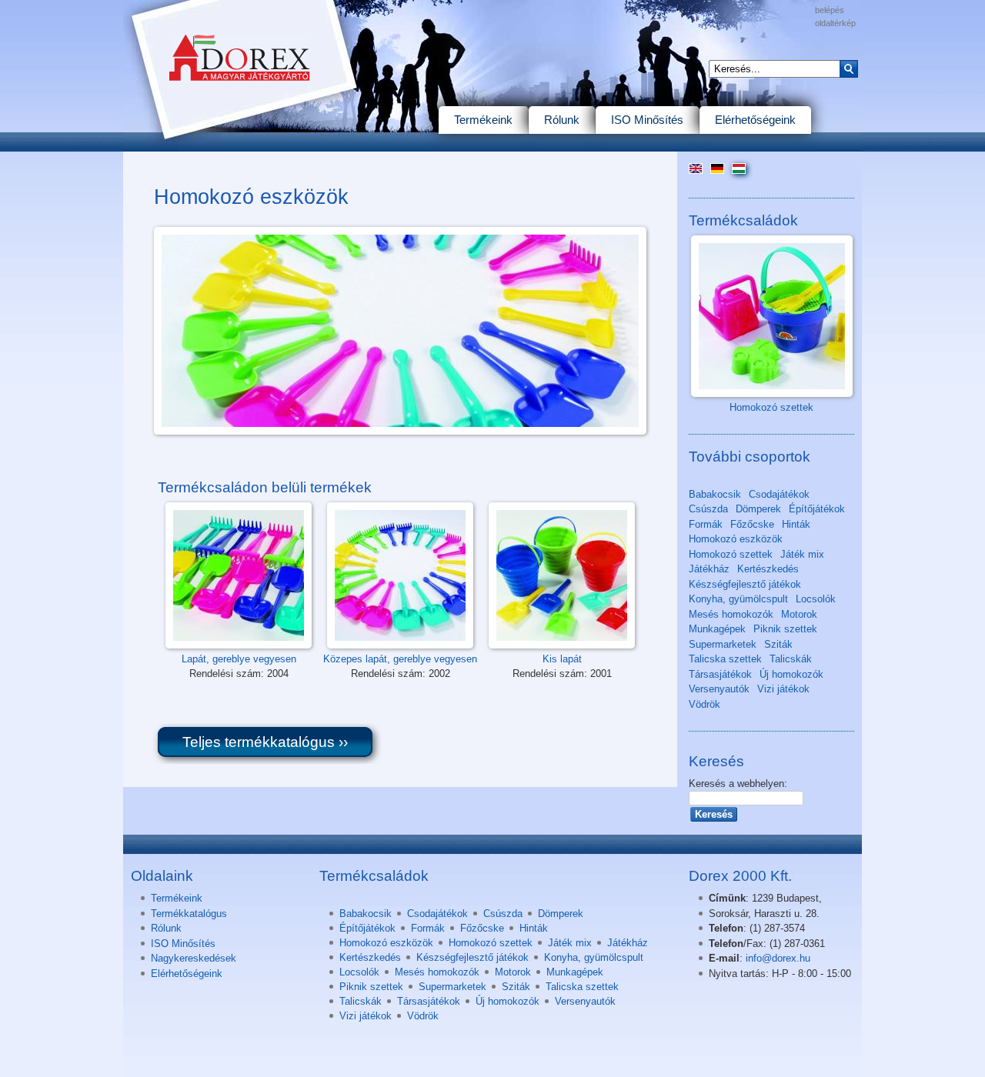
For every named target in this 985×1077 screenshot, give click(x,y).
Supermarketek (722, 644)
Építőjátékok (817, 509)
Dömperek (758, 509)
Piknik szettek (785, 629)
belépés (829, 10)
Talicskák (791, 659)
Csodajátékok (779, 494)
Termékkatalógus (189, 913)
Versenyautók (719, 689)
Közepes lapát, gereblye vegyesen (400, 659)
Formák (706, 524)
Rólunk (561, 119)
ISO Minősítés (647, 119)
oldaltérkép (835, 23)
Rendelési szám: (228, 673)
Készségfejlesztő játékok (745, 584)
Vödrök (704, 704)
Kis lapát (562, 659)
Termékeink (483, 119)
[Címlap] (246, 99)
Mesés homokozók (731, 614)
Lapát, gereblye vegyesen (239, 659)
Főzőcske (752, 524)
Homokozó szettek (771, 407)
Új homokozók (791, 674)
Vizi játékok (783, 689)
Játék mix (802, 554)
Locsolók (816, 599)
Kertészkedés (768, 569)
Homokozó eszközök (736, 539)
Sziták (778, 644)
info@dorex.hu (778, 958)
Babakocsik (715, 494)
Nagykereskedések (193, 958)
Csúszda (708, 509)
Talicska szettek (725, 659)
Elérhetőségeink (755, 119)
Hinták (796, 524)
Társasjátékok (720, 674)
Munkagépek (717, 629)
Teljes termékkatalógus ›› (265, 742)
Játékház (709, 569)
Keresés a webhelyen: (738, 783)
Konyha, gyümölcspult (738, 599)
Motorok (799, 614)
